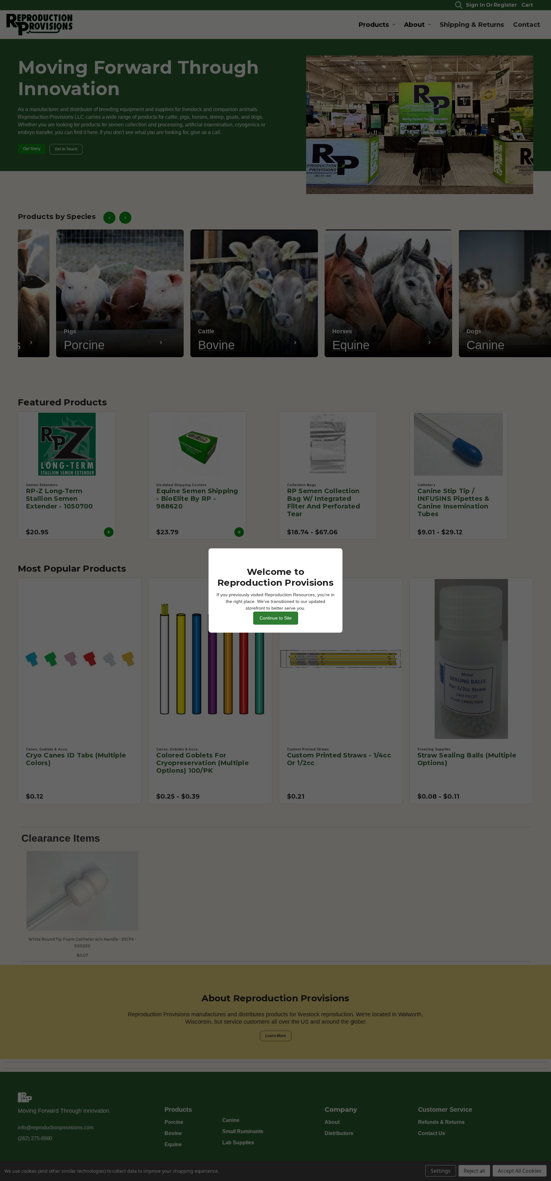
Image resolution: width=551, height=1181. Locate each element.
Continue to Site (276, 618)
